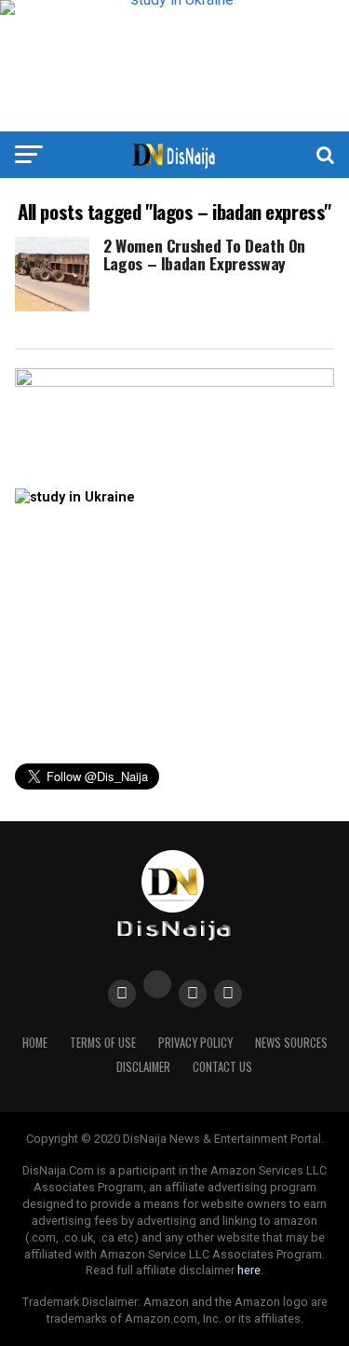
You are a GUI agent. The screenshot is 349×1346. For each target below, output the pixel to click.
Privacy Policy (195, 1042)
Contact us (222, 1067)
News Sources (291, 1042)
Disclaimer (143, 1067)
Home (34, 1042)
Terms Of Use (103, 1042)
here (249, 1270)
